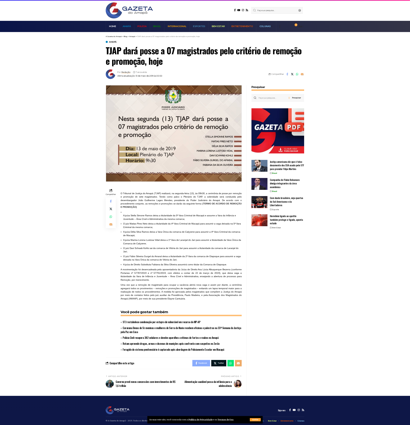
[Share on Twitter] (292, 74)
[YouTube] (239, 10)
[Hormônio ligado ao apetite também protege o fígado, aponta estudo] (259, 220)
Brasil (274, 173)
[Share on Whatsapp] (297, 74)
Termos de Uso (225, 419)
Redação (126, 72)
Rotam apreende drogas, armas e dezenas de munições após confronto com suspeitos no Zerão (171, 344)
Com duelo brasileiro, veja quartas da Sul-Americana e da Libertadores (286, 201)
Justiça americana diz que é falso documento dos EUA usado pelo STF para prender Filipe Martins (287, 165)
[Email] (302, 74)
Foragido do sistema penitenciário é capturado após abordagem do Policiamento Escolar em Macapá (173, 349)
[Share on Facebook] (287, 74)
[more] (279, 26)
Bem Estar (276, 227)
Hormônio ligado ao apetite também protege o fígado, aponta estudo (286, 219)
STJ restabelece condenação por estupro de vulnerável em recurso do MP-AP (161, 322)
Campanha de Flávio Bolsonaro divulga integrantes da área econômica (285, 183)
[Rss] (247, 10)
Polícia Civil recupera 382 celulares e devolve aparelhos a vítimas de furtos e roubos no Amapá (170, 338)
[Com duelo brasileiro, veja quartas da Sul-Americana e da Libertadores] (259, 202)
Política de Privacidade (200, 419)
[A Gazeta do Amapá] (129, 10)
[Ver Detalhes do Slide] (277, 130)
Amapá (113, 42)
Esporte (275, 209)
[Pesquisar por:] (272, 98)
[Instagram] (243, 10)
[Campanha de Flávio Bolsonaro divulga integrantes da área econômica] (259, 184)
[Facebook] (235, 10)
